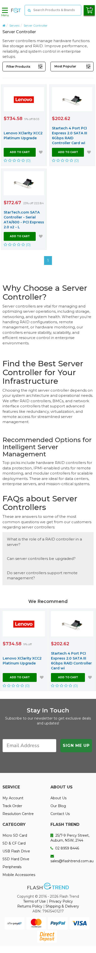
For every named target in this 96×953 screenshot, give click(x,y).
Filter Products (18, 66)
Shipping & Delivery (62, 906)
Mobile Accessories (18, 875)
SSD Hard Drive (15, 859)
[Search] (29, 10)
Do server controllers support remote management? (42, 575)
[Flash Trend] (16, 10)
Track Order (12, 806)
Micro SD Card (14, 835)
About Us (58, 798)
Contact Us (60, 814)
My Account (12, 798)
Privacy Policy (61, 901)
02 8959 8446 (66, 848)
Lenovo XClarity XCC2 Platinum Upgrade (23, 135)
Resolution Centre (18, 814)
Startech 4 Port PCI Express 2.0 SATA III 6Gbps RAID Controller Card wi (69, 135)
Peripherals (11, 867)
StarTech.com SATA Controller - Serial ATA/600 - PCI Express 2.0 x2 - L (24, 219)
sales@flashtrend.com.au (72, 861)
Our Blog (58, 806)
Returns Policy (29, 906)
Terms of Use (34, 901)
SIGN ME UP (76, 745)
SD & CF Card (14, 843)
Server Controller (36, 25)
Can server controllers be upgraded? (41, 558)
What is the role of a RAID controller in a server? (44, 542)
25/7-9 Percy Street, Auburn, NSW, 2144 (69, 838)
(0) (28, 160)
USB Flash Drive (16, 851)
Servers (14, 25)
